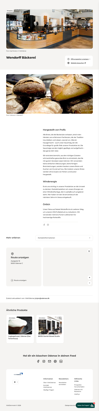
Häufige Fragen (48, 390)
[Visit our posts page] (61, 361)
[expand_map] (89, 251)
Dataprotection (70, 405)
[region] (68, 267)
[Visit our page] (44, 361)
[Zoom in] (89, 277)
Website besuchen (77, 63)
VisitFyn (77, 394)
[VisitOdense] (18, 374)
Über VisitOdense (49, 382)
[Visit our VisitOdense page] (38, 361)
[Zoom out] (89, 283)
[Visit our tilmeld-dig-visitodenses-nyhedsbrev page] (49, 361)
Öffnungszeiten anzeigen (80, 59)
